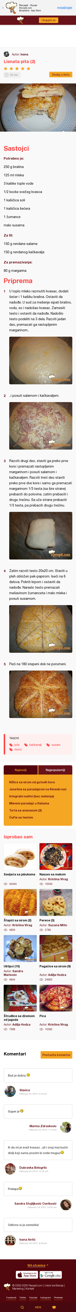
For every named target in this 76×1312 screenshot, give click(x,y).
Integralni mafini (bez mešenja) (31, 796)
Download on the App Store (27, 1275)
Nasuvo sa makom (55, 864)
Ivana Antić (27, 1239)
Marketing (18, 1288)
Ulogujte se (49, 20)
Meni (38, 1307)
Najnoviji (21, 770)
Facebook (11, 1297)
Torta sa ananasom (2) (25, 810)
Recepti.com (7, 1286)
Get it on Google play (51, 1275)
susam (55, 744)
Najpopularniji (55, 770)
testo (18, 749)
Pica (55, 1008)
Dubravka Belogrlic (33, 1167)
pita (16, 744)
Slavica (24, 1090)
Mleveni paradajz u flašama (29, 803)
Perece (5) (55, 910)
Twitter (22, 1297)
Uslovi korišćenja (54, 1285)
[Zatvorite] (3, 8)
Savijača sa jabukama (20, 864)
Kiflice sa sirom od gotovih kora (32, 782)
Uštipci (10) (20, 958)
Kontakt (30, 1288)
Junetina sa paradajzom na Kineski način (38, 789)
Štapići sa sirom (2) (20, 910)
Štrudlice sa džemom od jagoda (20, 1008)
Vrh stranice (36, 1265)
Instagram (45, 1297)
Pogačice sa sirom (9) (55, 958)
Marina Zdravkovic (43, 1126)
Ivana (24, 54)
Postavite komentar (56, 1055)
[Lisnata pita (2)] (40, 360)
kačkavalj (35, 744)
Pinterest (58, 1297)
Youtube (33, 1297)
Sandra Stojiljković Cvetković (35, 1203)
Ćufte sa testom (21, 817)
